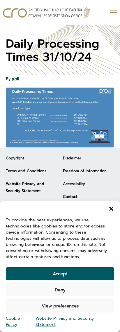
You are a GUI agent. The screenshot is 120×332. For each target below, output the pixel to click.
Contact (70, 196)
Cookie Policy (13, 321)
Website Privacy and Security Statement (65, 321)
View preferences (60, 306)
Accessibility (74, 184)
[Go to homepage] (46, 12)
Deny (60, 290)
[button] (111, 208)
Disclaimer (72, 158)
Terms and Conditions (26, 171)
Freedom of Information (85, 171)
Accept (60, 274)
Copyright (15, 158)
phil (15, 78)
